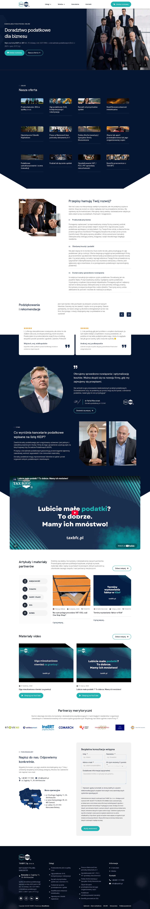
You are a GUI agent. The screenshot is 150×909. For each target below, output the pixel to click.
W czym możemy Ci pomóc (116, 762)
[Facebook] (21, 898)
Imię (84, 754)
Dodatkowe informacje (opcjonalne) (96, 770)
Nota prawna (113, 906)
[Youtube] (37, 898)
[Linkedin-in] (31, 898)
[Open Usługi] (50, 4)
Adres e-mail (88, 762)
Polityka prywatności (125, 906)
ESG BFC (105, 906)
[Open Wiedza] (64, 4)
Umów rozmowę (36, 56)
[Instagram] (26, 898)
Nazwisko (110, 754)
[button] (121, 314)
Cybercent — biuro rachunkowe (92, 906)
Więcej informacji (15, 56)
